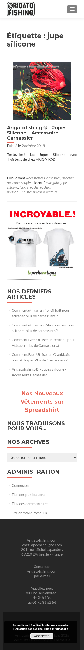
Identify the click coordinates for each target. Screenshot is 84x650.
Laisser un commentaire (39, 192)
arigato (53, 182)
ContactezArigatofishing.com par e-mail (42, 571)
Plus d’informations (56, 629)
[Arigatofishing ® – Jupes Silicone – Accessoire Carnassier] (42, 90)
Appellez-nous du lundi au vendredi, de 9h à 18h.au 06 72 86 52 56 (42, 595)
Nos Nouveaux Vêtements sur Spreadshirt (42, 401)
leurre (24, 187)
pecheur (46, 187)
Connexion (20, 485)
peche (34, 187)
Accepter (42, 636)
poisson (12, 192)
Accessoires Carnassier (43, 178)
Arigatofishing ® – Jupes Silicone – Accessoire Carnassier (37, 133)
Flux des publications (28, 494)
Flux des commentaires (30, 503)
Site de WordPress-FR (29, 512)
